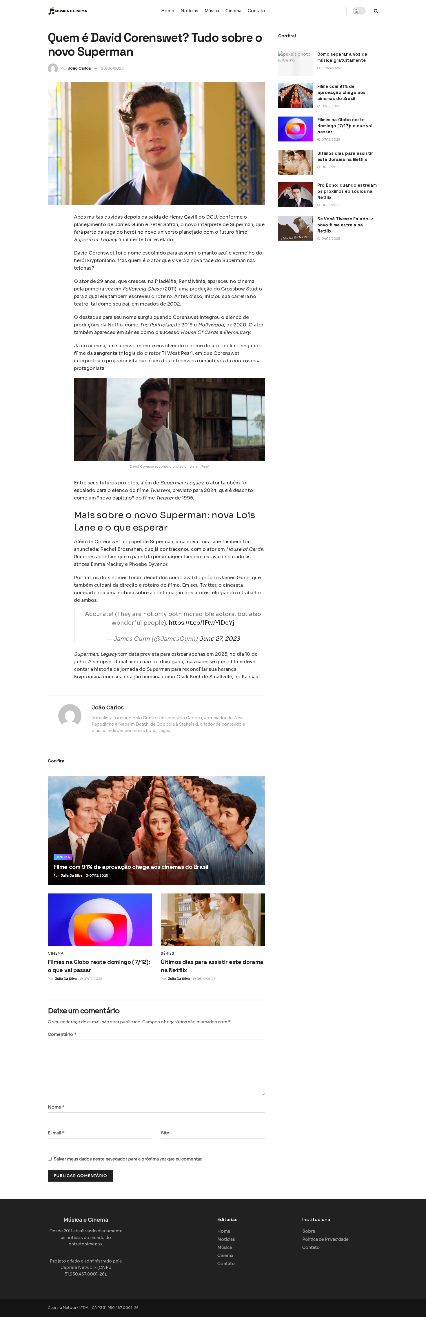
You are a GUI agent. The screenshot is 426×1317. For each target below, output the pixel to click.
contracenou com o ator (188, 549)
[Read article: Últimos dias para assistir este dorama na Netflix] (213, 919)
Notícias (189, 10)
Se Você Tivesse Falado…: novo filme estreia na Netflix (345, 225)
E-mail (56, 1133)
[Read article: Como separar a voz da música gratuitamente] (295, 63)
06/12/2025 (205, 979)
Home (167, 10)
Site (165, 1133)
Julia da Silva (72, 875)
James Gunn (129, 224)
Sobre (308, 1231)
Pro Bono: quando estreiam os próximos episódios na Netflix (347, 191)
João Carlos (79, 68)
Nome (56, 1107)
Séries (167, 953)
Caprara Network (79, 1267)
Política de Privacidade (325, 1239)
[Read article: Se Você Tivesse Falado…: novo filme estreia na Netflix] (295, 228)
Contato (256, 10)
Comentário (62, 1034)
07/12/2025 (98, 875)
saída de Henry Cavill (172, 217)
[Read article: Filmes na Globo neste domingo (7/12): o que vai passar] (100, 919)
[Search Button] (376, 11)
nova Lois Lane (204, 542)
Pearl (187, 353)
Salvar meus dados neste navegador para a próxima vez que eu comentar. (128, 1159)
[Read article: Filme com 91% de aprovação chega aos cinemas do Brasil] (156, 830)
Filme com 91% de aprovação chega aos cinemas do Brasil (131, 867)
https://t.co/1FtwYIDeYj (201, 622)
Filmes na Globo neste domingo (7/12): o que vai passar (344, 126)
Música (212, 10)
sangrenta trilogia (115, 353)
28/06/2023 (112, 68)
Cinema (233, 10)
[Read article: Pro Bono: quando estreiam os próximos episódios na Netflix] (295, 194)
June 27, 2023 (219, 638)
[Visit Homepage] (84, 11)
